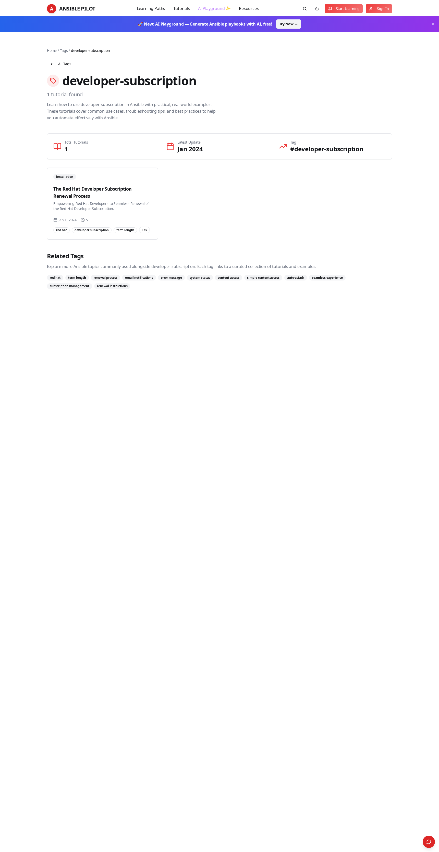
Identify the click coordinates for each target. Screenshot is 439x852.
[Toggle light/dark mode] (317, 8)
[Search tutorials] (304, 8)
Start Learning (348, 8)
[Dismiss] (433, 24)
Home (52, 50)
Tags (64, 50)
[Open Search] (429, 842)
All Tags (64, 63)
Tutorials (181, 8)
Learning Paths (151, 8)
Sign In (383, 8)
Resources (249, 8)
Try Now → (288, 23)
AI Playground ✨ (214, 8)
